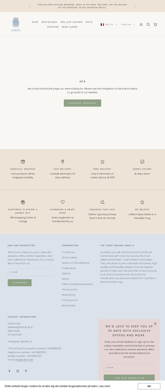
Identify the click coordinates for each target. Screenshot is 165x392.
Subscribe (19, 282)
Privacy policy (70, 289)
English (126, 24)
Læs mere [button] (117, 386)
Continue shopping (82, 103)
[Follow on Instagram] (17, 371)
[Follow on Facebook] (9, 371)
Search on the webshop (75, 263)
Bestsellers (49, 22)
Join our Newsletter (129, 378)
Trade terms (69, 268)
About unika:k (69, 257)
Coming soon (70, 300)
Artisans (53, 26)
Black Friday (69, 305)
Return (65, 278)
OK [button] (149, 386)
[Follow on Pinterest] (26, 371)
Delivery (66, 273)
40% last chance (71, 22)
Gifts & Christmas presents (77, 284)
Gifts (89, 22)
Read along (70, 26)
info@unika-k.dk (24, 359)
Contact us (68, 252)
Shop (35, 22)
